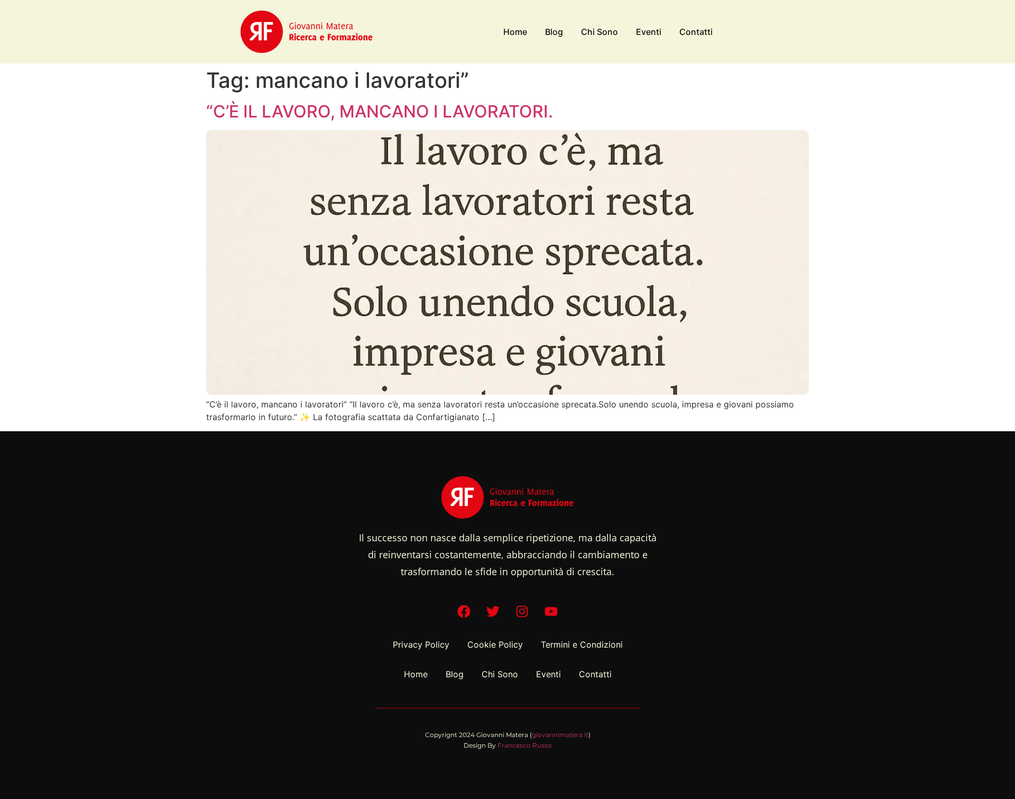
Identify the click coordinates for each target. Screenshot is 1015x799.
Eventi (648, 31)
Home (515, 31)
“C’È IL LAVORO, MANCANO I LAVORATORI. (379, 111)
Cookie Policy (495, 644)
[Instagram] (522, 611)
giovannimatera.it (560, 735)
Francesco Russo (524, 745)
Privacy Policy (421, 644)
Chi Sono (599, 31)
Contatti (696, 31)
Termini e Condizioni (582, 644)
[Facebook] (464, 611)
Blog (554, 31)
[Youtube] (551, 611)
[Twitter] (493, 611)
